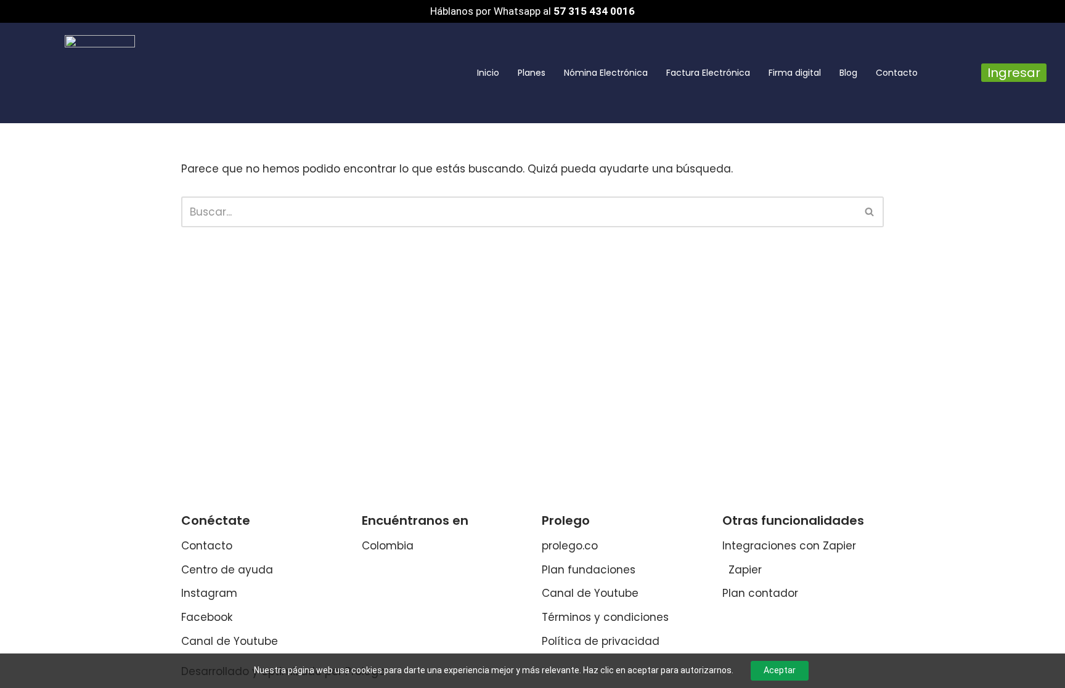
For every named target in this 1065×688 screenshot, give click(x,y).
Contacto (897, 73)
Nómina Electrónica (606, 73)
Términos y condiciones (605, 617)
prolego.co (570, 545)
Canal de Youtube (229, 641)
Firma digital (795, 73)
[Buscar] (870, 211)
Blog (848, 73)
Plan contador (760, 593)
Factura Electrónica (708, 73)
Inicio (488, 73)
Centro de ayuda (227, 569)
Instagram (209, 593)
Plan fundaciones (588, 569)
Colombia (388, 545)
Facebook (206, 617)
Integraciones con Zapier (789, 545)
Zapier (745, 569)
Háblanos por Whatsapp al (532, 11)
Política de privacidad (600, 641)
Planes (531, 73)
